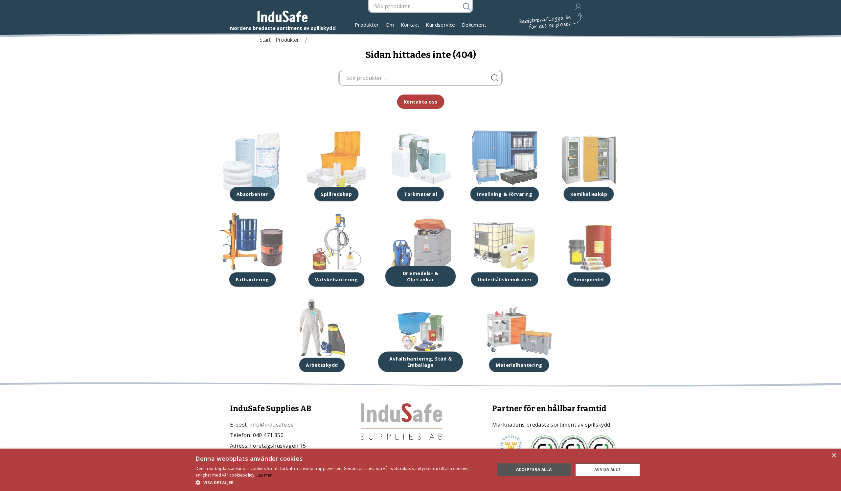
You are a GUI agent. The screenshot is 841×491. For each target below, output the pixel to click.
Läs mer (264, 475)
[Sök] (494, 77)
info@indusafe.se (271, 424)
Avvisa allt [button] (607, 469)
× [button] (833, 455)
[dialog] (420, 470)
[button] (340, 482)
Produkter (367, 24)
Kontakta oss (421, 102)
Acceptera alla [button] (534, 469)
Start (265, 39)
